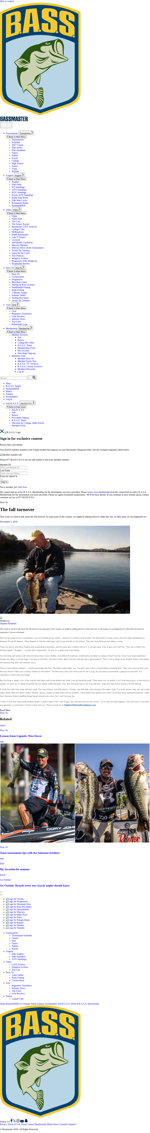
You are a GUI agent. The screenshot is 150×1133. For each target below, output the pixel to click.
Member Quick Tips (27, 361)
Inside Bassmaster (20, 234)
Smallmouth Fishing (21, 287)
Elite (2, 863)
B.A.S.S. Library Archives (30, 366)
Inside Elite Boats (20, 197)
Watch (9, 391)
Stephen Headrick (8, 623)
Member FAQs (19, 425)
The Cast (16, 221)
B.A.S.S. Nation (13, 386)
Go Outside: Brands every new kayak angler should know (35, 885)
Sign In (4, 482)
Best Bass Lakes (19, 282)
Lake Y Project (18, 237)
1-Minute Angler (19, 292)
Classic (15, 938)
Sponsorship (93, 1003)
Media (50, 1124)
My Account (23, 350)
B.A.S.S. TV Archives (28, 364)
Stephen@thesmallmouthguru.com (80, 705)
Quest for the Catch (21, 253)
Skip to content (7, 1)
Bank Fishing (18, 290)
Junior (14, 166)
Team (14, 168)
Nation (15, 155)
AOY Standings (19, 190)
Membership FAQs (26, 348)
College (15, 161)
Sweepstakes (12, 396)
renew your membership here (100, 492)
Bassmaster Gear (19, 324)
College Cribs (18, 229)
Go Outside (5, 880)
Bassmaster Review (21, 263)
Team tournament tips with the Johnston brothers (30, 852)
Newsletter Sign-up (26, 353)
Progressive (17, 279)
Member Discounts (26, 369)
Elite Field (16, 184)
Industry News (18, 319)
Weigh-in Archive (20, 258)
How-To (10, 268)
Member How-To (26, 358)
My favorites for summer (15, 869)
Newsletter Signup (20, 417)
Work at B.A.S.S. (79, 1003)
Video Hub (17, 219)
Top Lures (16, 321)
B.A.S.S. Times (25, 345)
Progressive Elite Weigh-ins (24, 261)
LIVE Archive (18, 964)
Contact (30, 1124)
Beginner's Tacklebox (22, 313)
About (23, 1124)
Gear (8, 305)
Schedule (16, 142)
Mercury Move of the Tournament (27, 248)
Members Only (19, 356)
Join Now (22, 487)
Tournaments (12, 133)
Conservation (18, 277)
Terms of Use (14, 1124)
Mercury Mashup (20, 245)
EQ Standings (18, 187)
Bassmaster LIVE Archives (24, 226)
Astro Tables (17, 975)
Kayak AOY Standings (22, 195)
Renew (21, 340)
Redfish (15, 171)
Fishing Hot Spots (20, 298)
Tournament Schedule (22, 935)
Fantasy (9, 394)
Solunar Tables (18, 295)
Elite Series (17, 147)
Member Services (20, 335)
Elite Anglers (18, 954)
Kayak (15, 158)
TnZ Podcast (18, 255)
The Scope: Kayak (20, 224)
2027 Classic (18, 145)
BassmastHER (18, 205)
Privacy (3, 1124)
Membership (11, 328)
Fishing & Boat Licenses (23, 284)
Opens (15, 153)
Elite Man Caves (19, 200)
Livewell (16, 240)
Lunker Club (18, 999)
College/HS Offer (26, 342)
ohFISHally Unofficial (22, 242)
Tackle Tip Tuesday (21, 250)
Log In (21, 371)
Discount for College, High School (28, 423)
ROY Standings (19, 192)
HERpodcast (18, 232)
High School (17, 163)
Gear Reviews (18, 316)
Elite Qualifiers (19, 150)
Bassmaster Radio (20, 203)
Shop (8, 383)
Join (19, 337)
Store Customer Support (64, 1124)
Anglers (9, 175)
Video (8, 210)
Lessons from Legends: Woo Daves (21, 736)
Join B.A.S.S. (12, 403)
